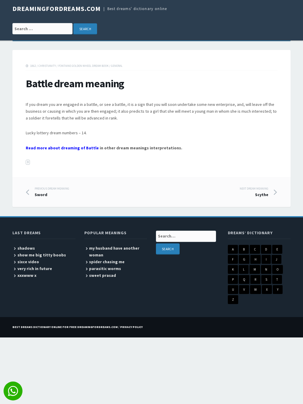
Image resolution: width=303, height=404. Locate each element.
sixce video (28, 261)
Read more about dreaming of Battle (62, 148)
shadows (26, 248)
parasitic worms (105, 268)
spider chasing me (107, 261)
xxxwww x (26, 275)
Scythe (254, 192)
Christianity (47, 66)
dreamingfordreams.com (56, 8)
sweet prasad (102, 275)
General (117, 66)
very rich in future (34, 268)
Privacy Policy (131, 327)
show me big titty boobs (41, 255)
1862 (33, 66)
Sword (52, 192)
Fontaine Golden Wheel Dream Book (83, 66)
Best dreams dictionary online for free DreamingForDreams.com (65, 327)
